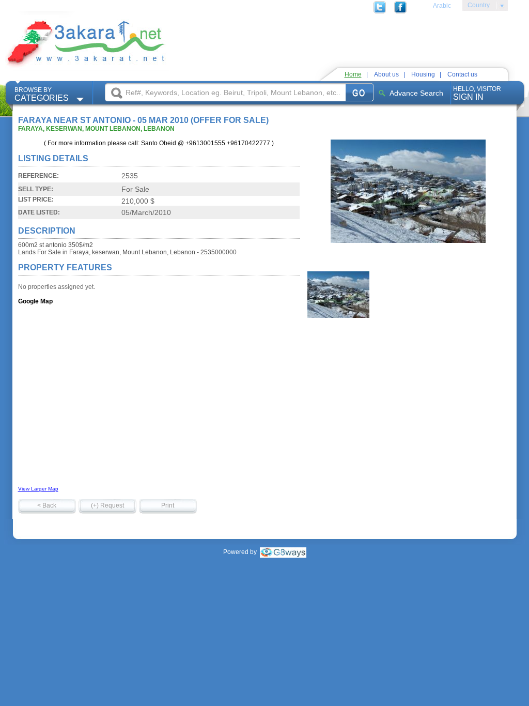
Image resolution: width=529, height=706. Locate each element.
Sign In (477, 93)
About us (386, 74)
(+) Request (107, 505)
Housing (423, 74)
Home (353, 74)
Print (167, 505)
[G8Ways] (283, 552)
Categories (41, 94)
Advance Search (416, 93)
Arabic (442, 5)
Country (476, 7)
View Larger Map (38, 489)
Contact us (462, 74)
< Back (46, 505)
